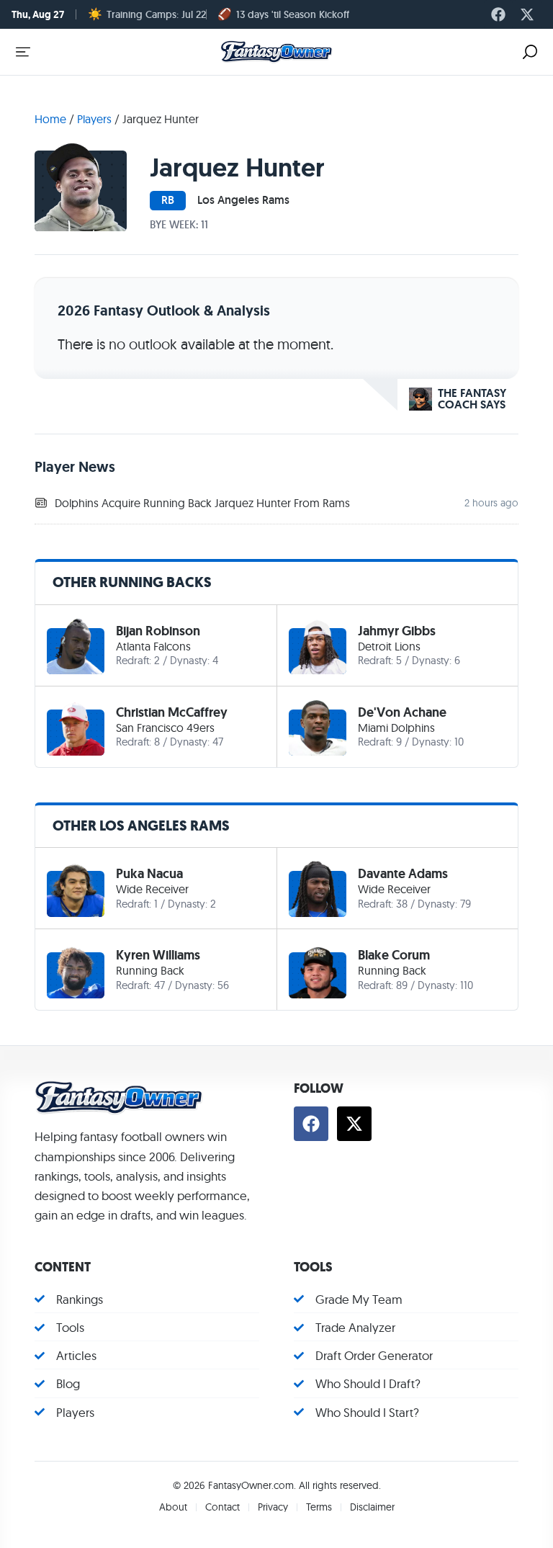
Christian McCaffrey (172, 712)
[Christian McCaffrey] (75, 727)
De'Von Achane (402, 712)
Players (94, 119)
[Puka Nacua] (75, 888)
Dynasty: (190, 660)
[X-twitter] (527, 14)
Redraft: (133, 660)
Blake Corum (394, 955)
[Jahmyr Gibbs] (317, 645)
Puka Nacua (149, 873)
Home (50, 119)
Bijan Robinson (158, 631)
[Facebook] (498, 14)
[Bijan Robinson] (75, 645)
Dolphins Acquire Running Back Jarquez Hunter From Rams (202, 503)
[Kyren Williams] (75, 969)
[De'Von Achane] (317, 727)
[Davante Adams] (317, 888)
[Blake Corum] (317, 969)
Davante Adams (403, 873)
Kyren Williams (158, 955)
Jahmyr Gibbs (397, 631)
